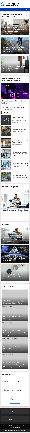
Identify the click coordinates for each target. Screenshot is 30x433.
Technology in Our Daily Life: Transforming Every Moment (6, 154)
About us (12, 427)
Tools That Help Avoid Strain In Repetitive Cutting (6, 131)
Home (4, 425)
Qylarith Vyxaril (7, 33)
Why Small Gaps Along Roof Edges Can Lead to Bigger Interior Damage (13, 50)
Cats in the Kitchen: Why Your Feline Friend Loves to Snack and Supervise (14, 333)
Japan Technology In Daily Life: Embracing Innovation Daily (6, 143)
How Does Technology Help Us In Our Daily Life (6, 176)
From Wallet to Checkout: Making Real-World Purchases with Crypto (14, 258)
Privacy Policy (10, 425)
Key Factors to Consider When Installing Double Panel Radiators (14, 69)
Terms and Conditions (20, 425)
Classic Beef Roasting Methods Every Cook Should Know (14, 302)
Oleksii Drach (5, 105)
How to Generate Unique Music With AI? (15, 91)
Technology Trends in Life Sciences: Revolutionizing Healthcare (6, 165)
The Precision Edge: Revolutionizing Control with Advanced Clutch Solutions (6, 120)
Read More (5, 112)
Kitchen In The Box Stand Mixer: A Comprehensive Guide (12, 349)
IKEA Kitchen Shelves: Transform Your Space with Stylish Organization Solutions (14, 365)
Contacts (17, 427)
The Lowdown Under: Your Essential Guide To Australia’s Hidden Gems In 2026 (14, 211)
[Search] (27, 9)
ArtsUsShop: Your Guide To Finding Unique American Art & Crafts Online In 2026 (15, 29)
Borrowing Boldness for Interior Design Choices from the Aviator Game (15, 277)
